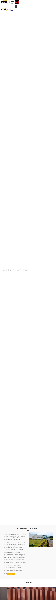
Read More (10, 574)
